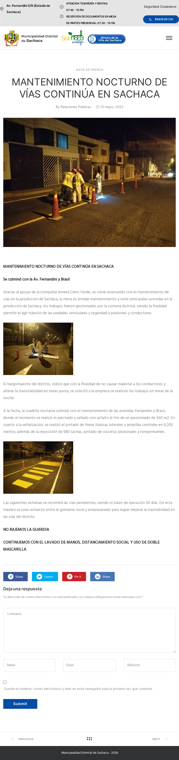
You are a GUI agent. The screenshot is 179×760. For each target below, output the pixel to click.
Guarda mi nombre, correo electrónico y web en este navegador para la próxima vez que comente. (78, 689)
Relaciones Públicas (76, 107)
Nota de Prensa (89, 69)
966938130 (164, 19)
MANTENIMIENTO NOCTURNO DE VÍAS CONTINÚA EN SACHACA (89, 88)
